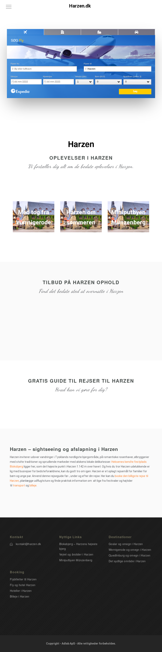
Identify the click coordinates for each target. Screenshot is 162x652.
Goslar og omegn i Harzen (126, 544)
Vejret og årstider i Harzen (76, 554)
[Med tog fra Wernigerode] (33, 216)
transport (19, 485)
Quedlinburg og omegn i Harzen (129, 555)
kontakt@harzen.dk (28, 544)
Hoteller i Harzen (21, 591)
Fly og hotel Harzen (22, 585)
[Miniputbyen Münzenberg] (128, 216)
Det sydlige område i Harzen (127, 561)
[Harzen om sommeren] (81, 216)
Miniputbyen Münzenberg (75, 560)
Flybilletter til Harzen (23, 579)
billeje (33, 485)
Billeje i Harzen (19, 596)
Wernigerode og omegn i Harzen (130, 550)
